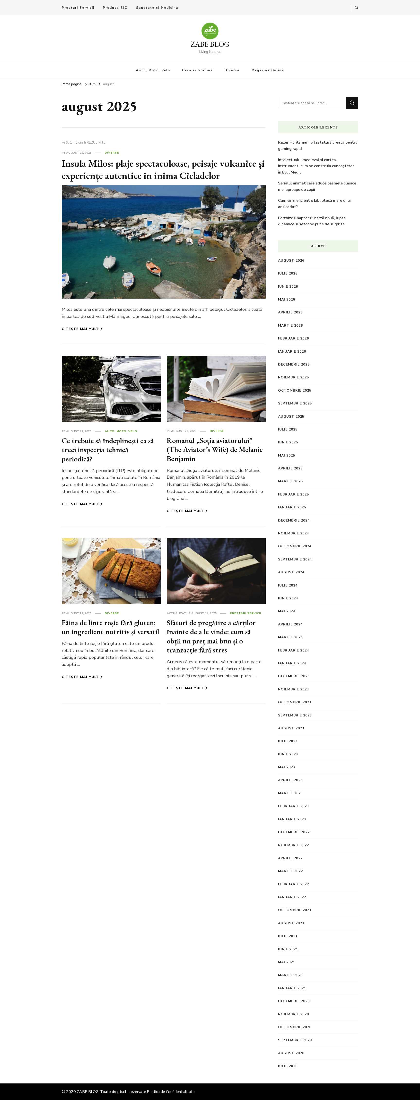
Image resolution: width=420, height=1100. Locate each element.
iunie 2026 (288, 286)
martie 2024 (290, 637)
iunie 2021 (288, 949)
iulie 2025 (288, 429)
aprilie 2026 (290, 312)
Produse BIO (115, 8)
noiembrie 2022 (293, 845)
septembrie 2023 (295, 715)
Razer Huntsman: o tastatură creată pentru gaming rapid (318, 145)
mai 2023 (286, 767)
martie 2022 (290, 871)
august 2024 (291, 572)
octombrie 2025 (294, 390)
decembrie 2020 (294, 1001)
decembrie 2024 (294, 520)
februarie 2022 (293, 884)
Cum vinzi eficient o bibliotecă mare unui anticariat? (314, 204)
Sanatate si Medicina (157, 8)
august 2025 (291, 416)
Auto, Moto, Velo (153, 70)
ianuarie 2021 (292, 988)
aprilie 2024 (290, 624)
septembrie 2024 (295, 559)
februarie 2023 (293, 806)
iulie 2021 (288, 936)
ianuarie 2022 (292, 897)
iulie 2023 (288, 741)
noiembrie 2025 (293, 377)
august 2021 (291, 923)
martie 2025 (290, 481)
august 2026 (291, 260)
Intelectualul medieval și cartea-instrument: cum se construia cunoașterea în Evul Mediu (316, 166)
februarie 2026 (293, 338)
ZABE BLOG (210, 44)
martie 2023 (290, 793)
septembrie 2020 (295, 1040)
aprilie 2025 (290, 468)
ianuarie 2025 (292, 507)
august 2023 (291, 728)
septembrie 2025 (295, 403)
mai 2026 (286, 299)
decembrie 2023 (294, 676)
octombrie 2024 (294, 546)
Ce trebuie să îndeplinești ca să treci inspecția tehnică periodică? (108, 450)
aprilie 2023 (290, 780)
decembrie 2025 (294, 364)
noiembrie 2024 (293, 533)
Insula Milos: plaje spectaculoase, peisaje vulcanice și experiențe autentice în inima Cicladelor (163, 169)
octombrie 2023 (294, 702)
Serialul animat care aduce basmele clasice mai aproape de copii (317, 186)
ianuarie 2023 (292, 819)
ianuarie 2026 (292, 351)
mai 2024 (286, 611)
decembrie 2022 (294, 832)
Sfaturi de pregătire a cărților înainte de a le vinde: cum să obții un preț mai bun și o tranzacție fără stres (211, 636)
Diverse (232, 70)
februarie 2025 (293, 494)
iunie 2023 (288, 754)
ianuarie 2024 (292, 663)
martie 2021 (290, 975)
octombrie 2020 (294, 1027)
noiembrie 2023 (293, 689)
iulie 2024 (288, 585)
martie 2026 (290, 325)
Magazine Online (268, 70)
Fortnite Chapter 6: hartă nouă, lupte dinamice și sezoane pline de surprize (312, 221)
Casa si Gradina (197, 70)
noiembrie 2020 (293, 1014)
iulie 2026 (288, 273)
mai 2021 (286, 962)
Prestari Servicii (78, 8)
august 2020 (291, 1053)
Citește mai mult (80, 329)
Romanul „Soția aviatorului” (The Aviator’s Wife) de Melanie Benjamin (215, 449)
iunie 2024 (288, 598)
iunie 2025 (288, 442)
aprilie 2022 (290, 858)
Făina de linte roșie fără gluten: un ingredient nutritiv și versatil (110, 627)
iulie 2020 (288, 1066)
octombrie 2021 (294, 910)
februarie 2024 (293, 650)
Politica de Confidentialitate (171, 1091)
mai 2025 (286, 455)
